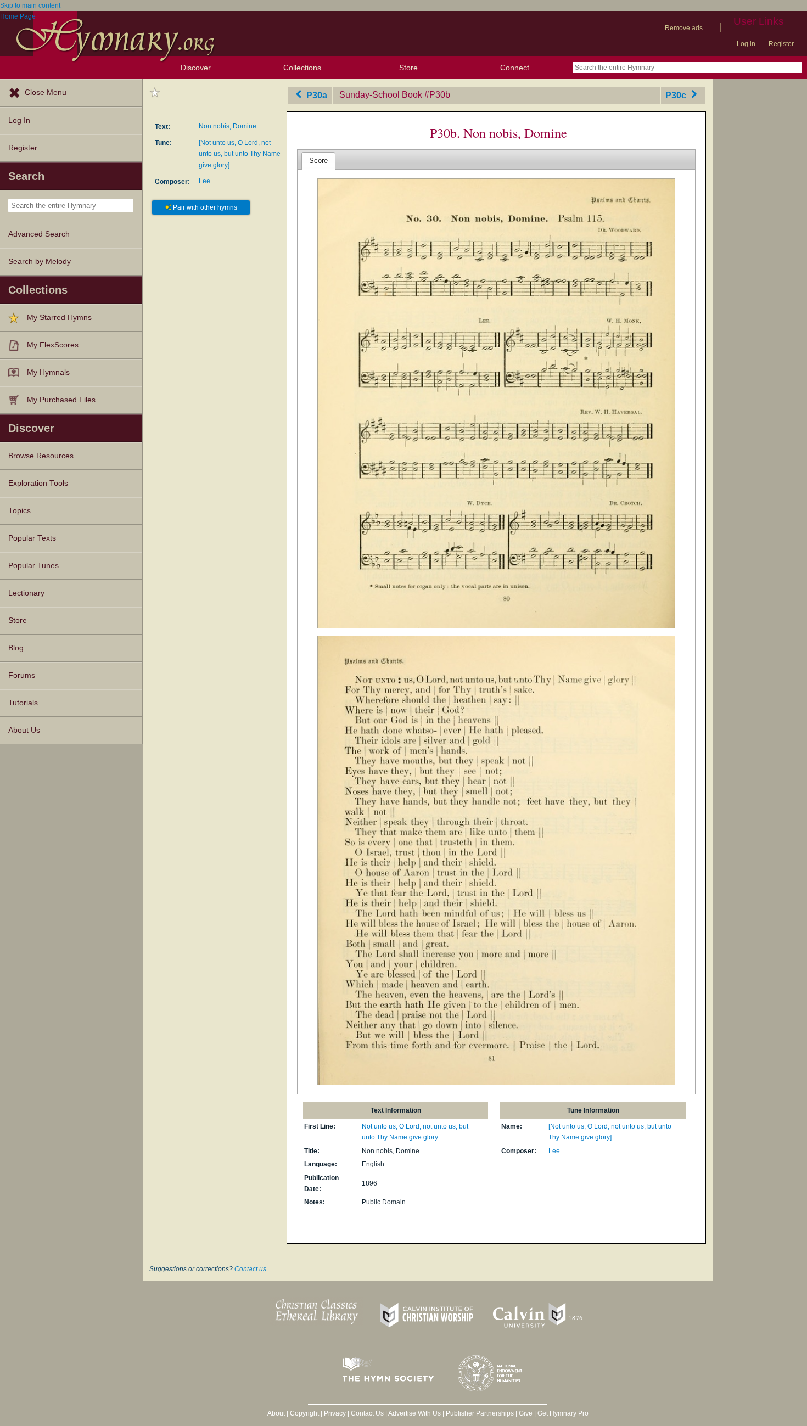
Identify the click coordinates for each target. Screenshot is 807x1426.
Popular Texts (32, 538)
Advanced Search (39, 234)
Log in (746, 44)
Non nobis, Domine (227, 126)
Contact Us (367, 1413)
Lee (204, 181)
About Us (24, 730)
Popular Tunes (33, 566)
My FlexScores (53, 345)
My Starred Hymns (59, 317)
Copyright (304, 1413)
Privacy (335, 1413)
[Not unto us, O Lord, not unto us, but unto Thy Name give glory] (240, 154)
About (276, 1413)
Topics (19, 511)
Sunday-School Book (380, 94)
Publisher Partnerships (480, 1413)
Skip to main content (30, 5)
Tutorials (23, 703)
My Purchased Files (61, 400)
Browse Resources (41, 456)
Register (781, 44)
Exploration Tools (38, 483)
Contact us (250, 1269)
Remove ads (684, 28)
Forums (21, 675)
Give (526, 1413)
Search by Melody (39, 261)
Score (318, 160)
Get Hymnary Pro (563, 1413)
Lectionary (26, 593)
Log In (19, 120)
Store (408, 67)
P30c (676, 94)
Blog (16, 648)
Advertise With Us (414, 1413)
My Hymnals (48, 372)
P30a (315, 94)
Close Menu (45, 92)
